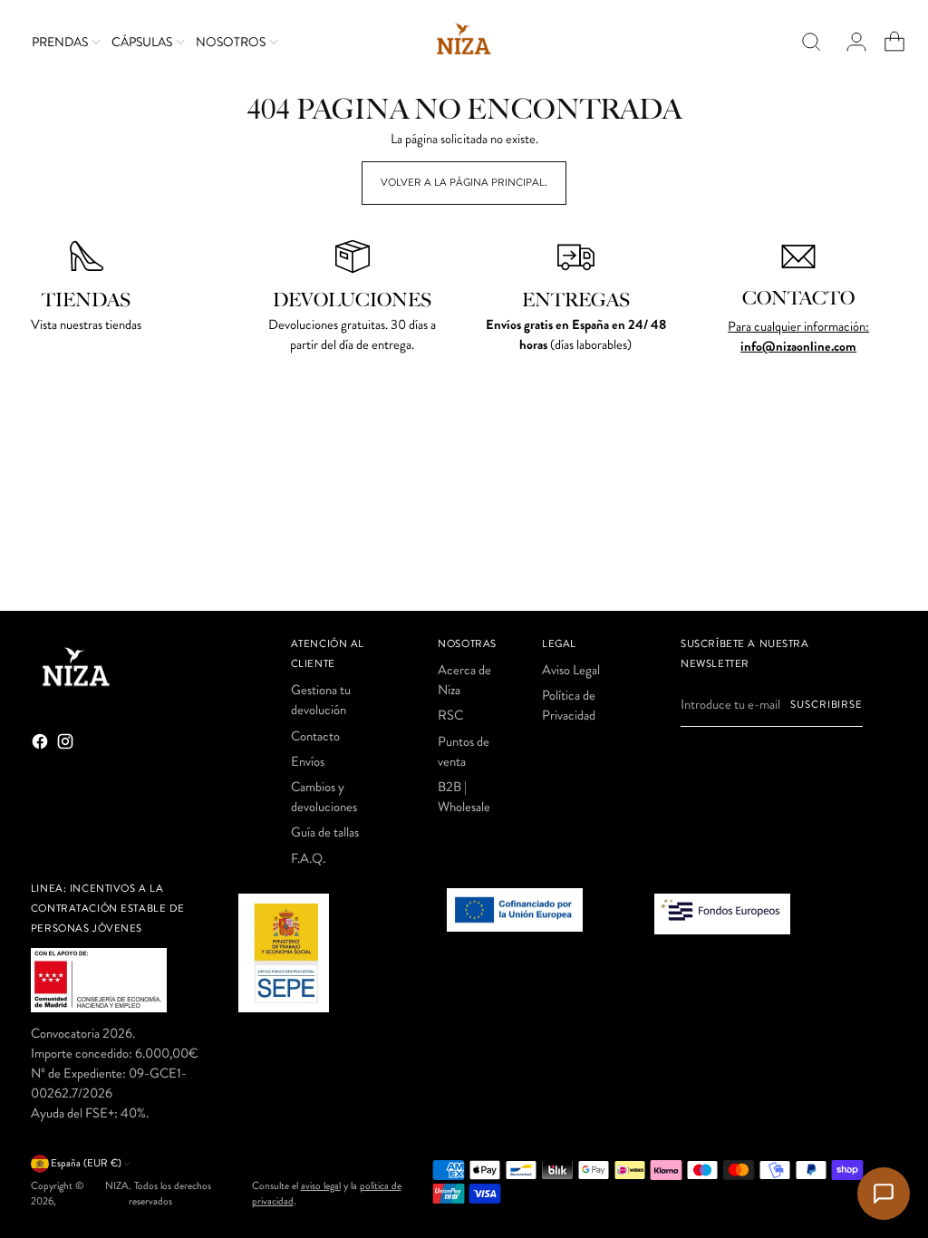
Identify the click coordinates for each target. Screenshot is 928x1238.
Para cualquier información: (798, 326)
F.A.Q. (308, 858)
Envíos (307, 761)
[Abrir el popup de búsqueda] (811, 42)
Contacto (315, 736)
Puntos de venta (463, 751)
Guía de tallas (325, 832)
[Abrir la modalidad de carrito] (887, 42)
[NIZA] (464, 42)
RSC (450, 715)
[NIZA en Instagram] (67, 744)
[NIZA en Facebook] (42, 744)
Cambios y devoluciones (324, 797)
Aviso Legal (571, 670)
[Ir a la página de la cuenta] (849, 42)
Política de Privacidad (568, 705)
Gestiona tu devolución (321, 700)
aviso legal (321, 1186)
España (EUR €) (86, 1163)
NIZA (117, 1186)
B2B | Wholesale (464, 797)
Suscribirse (826, 704)
